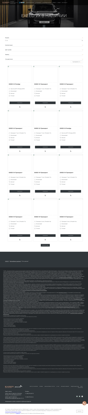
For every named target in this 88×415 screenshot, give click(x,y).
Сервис (54, 2)
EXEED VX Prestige (14, 84)
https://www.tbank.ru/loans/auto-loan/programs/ (65, 306)
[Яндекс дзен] (82, 396)
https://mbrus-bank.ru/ (63, 292)
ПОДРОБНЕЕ (19, 102)
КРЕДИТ (59, 2)
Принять (79, 411)
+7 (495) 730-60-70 (29, 393)
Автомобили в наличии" (15, 261)
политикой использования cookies (13, 412)
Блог (81, 386)
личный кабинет (65, 386)
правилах (18, 413)
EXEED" (7, 261)
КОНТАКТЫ (64, 2)
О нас (57, 386)
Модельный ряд (30, 2)
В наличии (38, 2)
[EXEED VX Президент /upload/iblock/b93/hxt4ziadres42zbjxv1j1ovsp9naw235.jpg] (61, 74)
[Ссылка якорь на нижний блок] (44, 26)
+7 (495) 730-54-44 (29, 397)
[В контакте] (79, 396)
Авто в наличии (34, 386)
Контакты (80, 387)
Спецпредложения (46, 2)
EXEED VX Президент (41, 84)
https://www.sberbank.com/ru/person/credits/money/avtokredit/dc (34, 290)
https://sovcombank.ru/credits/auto (65, 277)
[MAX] (77, 396)
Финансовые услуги (50, 386)
